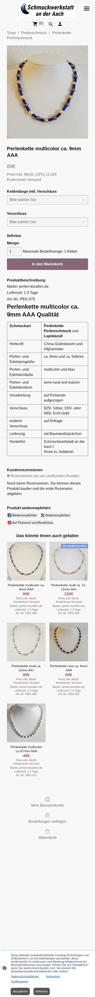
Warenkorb (47, 838)
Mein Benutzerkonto (47, 805)
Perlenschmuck (34, 33)
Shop (11, 33)
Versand (34, 180)
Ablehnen (42, 991)
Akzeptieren (20, 991)
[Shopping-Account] (60, 24)
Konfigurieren (19, 981)
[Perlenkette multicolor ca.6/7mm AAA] (26, 723)
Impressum (53, 976)
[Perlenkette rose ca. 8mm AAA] (68, 642)
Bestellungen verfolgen (47, 821)
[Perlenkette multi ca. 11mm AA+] (26, 642)
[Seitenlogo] (47, 9)
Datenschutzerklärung (25, 976)
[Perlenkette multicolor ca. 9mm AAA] (26, 561)
